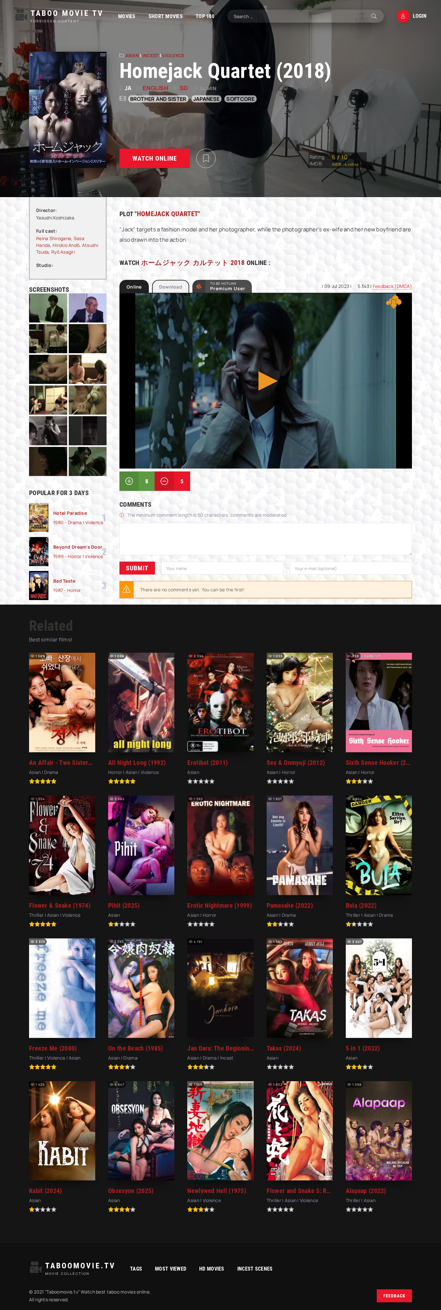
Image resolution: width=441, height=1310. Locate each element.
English (155, 88)
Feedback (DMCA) (392, 286)
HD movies (211, 1269)
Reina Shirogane (53, 238)
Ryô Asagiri (63, 252)
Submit (137, 568)
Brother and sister (158, 98)
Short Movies (166, 16)
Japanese (206, 98)
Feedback (394, 1295)
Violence (173, 55)
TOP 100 (205, 16)
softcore (240, 98)
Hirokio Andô (66, 245)
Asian (132, 55)
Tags (136, 1269)
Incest (150, 55)
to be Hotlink (227, 286)
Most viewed (170, 1269)
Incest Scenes (255, 1269)
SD (184, 88)
